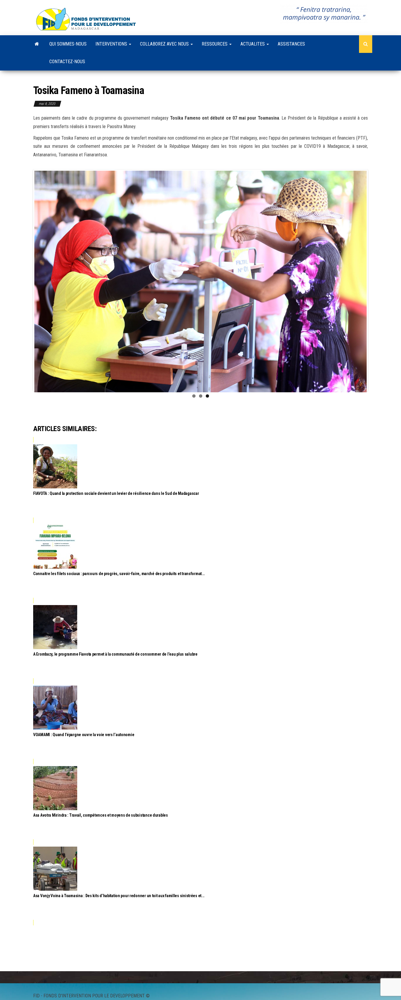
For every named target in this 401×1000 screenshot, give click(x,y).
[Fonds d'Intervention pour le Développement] (37, 44)
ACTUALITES (253, 44)
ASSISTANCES (291, 44)
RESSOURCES (215, 44)
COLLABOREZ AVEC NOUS (165, 44)
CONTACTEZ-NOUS (67, 61)
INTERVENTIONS (111, 44)
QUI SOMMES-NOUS (68, 44)
